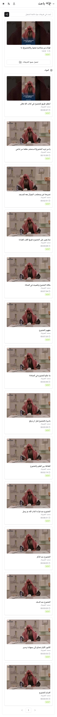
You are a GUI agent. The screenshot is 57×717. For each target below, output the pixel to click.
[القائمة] (53, 3)
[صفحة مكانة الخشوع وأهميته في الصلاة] (28, 269)
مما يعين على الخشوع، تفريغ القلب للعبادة (34, 240)
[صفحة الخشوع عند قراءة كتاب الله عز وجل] (28, 496)
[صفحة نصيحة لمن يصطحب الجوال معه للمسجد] (28, 179)
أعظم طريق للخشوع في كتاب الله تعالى (35, 104)
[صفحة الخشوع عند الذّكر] (28, 541)
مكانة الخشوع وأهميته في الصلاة (37, 285)
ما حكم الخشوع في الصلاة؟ (39, 376)
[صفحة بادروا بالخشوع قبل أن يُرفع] (28, 405)
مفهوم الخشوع (44, 330)
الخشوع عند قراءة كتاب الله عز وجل (36, 512)
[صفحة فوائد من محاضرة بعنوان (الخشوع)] (21, 48)
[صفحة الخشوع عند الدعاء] (28, 586)
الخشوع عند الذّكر (43, 557)
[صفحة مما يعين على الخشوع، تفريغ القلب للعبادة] (28, 224)
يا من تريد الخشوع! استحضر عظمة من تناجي (33, 149)
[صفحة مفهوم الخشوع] (28, 314)
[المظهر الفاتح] (3, 3)
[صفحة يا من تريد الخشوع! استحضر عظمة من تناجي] (28, 133)
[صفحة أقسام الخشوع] (28, 677)
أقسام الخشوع (44, 693)
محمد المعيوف (45, 106)
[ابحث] (6, 14)
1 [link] (28, 710)
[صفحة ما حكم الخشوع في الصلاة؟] (28, 360)
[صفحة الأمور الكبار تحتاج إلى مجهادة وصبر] (28, 632)
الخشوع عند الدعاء (43, 602)
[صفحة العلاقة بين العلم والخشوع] (28, 450)
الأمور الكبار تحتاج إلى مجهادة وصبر (36, 647)
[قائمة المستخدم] (14, 3)
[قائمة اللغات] (8, 3)
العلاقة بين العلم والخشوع (40, 466)
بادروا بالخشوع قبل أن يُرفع (39, 421)
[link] (35, 710)
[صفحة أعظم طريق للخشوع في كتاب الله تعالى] (28, 88)
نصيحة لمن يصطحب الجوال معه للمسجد (34, 195)
